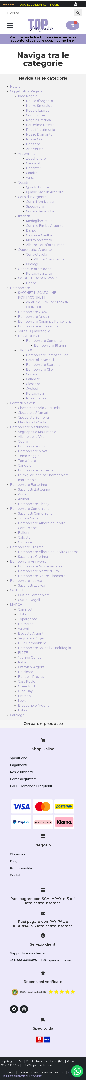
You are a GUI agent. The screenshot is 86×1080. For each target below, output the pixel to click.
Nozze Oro (34, 139)
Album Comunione (49, 259)
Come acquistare (23, 779)
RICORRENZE (29, 336)
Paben (23, 662)
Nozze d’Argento (39, 101)
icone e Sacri (28, 518)
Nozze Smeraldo (39, 106)
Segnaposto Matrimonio (37, 432)
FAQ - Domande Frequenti (31, 786)
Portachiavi (35, 393)
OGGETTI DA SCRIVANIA (38, 278)
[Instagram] (24, 1009)
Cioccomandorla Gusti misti (39, 408)
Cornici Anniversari (40, 202)
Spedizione (18, 758)
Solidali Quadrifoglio (34, 331)
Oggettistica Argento (35, 250)
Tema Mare (27, 461)
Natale (15, 86)
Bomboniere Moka (33, 451)
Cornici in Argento (32, 197)
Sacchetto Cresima (33, 557)
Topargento (27, 619)
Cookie (23, 1072)
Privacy (8, 1072)
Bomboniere (20, 288)
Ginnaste (25, 542)
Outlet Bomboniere (34, 595)
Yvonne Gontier (30, 657)
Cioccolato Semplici (33, 417)
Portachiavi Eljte (39, 273)
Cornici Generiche (40, 211)
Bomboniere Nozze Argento (40, 566)
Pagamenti (18, 765)
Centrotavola (36, 254)
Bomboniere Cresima (26, 547)
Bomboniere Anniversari (29, 561)
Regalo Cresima (38, 120)
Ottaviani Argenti (31, 667)
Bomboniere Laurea (26, 581)
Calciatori (25, 537)
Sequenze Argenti (32, 638)
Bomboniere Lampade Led (47, 355)
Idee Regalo (27, 96)
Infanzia (24, 216)
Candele (24, 465)
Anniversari (35, 149)
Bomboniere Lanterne (36, 470)
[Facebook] (14, 1009)
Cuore (23, 441)
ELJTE (23, 653)
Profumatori (36, 398)
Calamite (33, 379)
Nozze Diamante (39, 134)
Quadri (23, 182)
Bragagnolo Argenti (34, 705)
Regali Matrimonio (40, 130)
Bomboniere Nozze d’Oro (38, 571)
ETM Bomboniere (32, 643)
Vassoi (30, 178)
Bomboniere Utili (31, 446)
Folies (22, 710)
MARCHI (16, 605)
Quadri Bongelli (38, 187)
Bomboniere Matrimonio (29, 427)
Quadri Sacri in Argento (44, 192)
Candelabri (34, 163)
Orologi (32, 264)
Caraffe (31, 173)
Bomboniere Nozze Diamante (41, 576)
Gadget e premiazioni (35, 269)
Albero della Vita (31, 437)
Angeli (23, 494)
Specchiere (35, 206)
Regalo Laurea (37, 110)
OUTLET (17, 590)
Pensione (33, 144)
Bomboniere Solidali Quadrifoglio (44, 648)
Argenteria (26, 154)
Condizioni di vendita (48, 1072)
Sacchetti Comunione (35, 513)
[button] (10, 25)
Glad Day (25, 691)
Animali (24, 499)
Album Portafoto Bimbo (45, 245)
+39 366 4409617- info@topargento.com (41, 960)
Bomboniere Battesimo (28, 485)
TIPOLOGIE (27, 350)
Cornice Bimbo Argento (45, 226)
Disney (31, 230)
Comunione (35, 115)
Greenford (26, 686)
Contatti (16, 875)
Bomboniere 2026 (32, 312)
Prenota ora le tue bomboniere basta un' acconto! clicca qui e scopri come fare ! (43, 38)
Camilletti (25, 609)
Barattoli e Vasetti (40, 360)
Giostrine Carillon (39, 235)
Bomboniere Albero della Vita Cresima (48, 552)
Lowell (23, 701)
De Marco (25, 624)
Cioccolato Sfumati (33, 413)
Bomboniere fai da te (34, 317)
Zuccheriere (36, 158)
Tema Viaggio (28, 456)
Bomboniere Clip (39, 369)
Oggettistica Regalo (26, 91)
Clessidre (33, 384)
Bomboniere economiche (38, 326)
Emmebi (24, 696)
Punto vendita (21, 868)
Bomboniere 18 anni (50, 345)
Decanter (33, 168)
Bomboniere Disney (33, 504)
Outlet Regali (29, 600)
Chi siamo (17, 854)
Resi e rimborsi (21, 772)
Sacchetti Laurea (31, 585)
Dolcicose (25, 672)
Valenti (23, 629)
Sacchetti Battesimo (34, 489)
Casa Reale (26, 681)
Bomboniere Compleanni (46, 341)
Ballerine (25, 533)
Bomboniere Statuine (43, 365)
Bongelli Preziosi (31, 677)
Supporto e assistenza (27, 953)
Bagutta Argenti (31, 633)
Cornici (31, 374)
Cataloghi (17, 715)
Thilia (22, 614)
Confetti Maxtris (22, 403)
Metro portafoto (39, 240)
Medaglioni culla (39, 221)
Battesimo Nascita (40, 125)
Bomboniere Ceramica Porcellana (45, 321)
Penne (31, 283)
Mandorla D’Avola (32, 422)
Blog (14, 861)
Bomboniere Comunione (30, 509)
